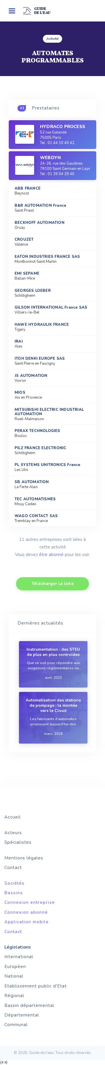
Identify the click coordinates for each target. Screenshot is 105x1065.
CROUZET (24, 240)
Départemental (21, 1015)
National (13, 976)
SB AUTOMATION (32, 482)
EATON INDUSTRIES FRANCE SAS (47, 257)
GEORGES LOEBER (33, 291)
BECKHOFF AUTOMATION (39, 223)
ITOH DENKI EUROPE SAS (40, 359)
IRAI (19, 341)
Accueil (12, 817)
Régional (14, 996)
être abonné (51, 554)
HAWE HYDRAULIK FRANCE (42, 325)
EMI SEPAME (27, 273)
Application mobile (26, 922)
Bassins (13, 893)
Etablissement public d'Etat (35, 986)
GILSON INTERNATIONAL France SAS (51, 307)
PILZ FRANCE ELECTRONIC (40, 448)
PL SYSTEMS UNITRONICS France (47, 465)
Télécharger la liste (53, 584)
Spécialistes (18, 842)
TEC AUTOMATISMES (35, 499)
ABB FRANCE (28, 188)
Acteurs (13, 833)
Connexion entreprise (29, 902)
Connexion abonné (26, 912)
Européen (15, 966)
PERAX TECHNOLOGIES (37, 431)
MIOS (20, 393)
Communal (16, 1025)
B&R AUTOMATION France (40, 206)
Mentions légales (23, 858)
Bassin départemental (29, 1005)
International (18, 957)
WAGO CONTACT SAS (36, 516)
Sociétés (14, 883)
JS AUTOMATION (31, 376)
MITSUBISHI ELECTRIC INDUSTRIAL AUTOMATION (49, 412)
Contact (13, 867)
